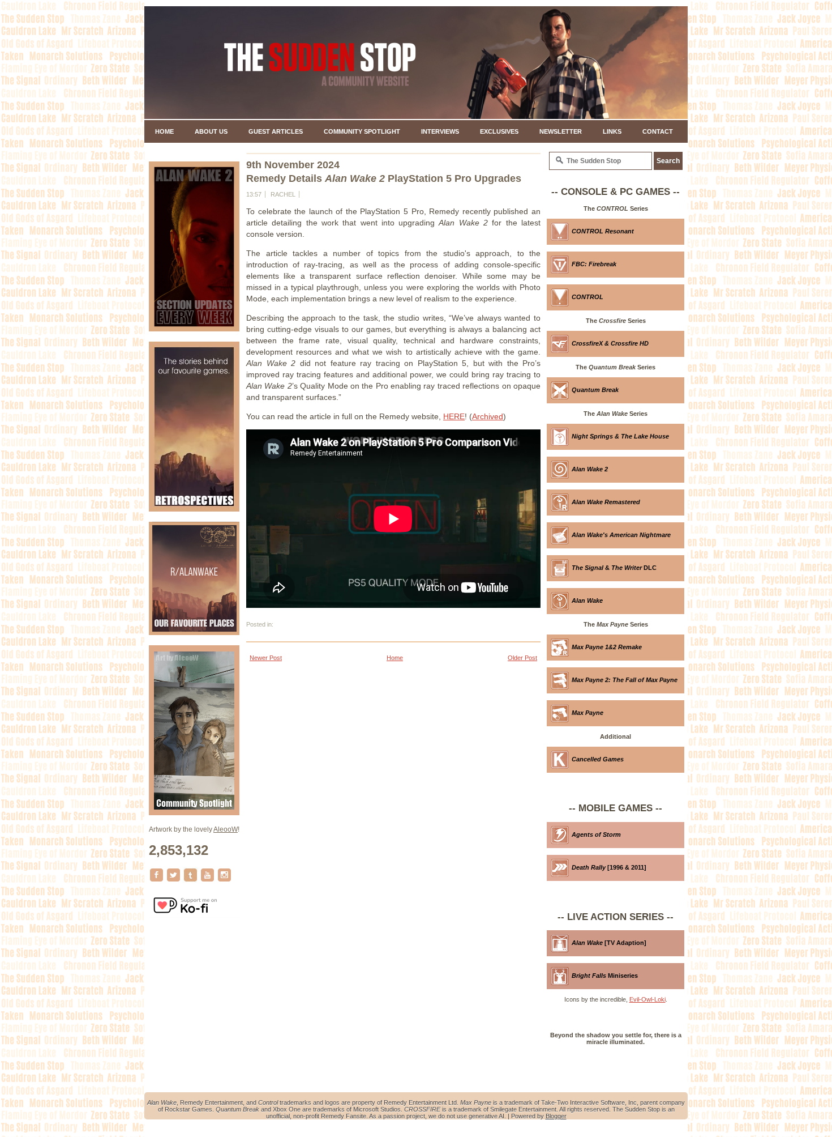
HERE (454, 416)
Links (612, 131)
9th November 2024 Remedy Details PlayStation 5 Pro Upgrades (383, 171)
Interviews (440, 131)
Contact (657, 131)
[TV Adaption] (609, 942)
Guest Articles (275, 131)
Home (164, 131)
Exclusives (499, 131)
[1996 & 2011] (609, 867)
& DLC (614, 567)
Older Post (522, 657)
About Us (211, 131)
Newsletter (560, 131)
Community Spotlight (362, 131)
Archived (487, 416)
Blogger (556, 1116)
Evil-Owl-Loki (647, 999)
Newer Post (266, 657)
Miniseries (605, 975)
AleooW (225, 829)
